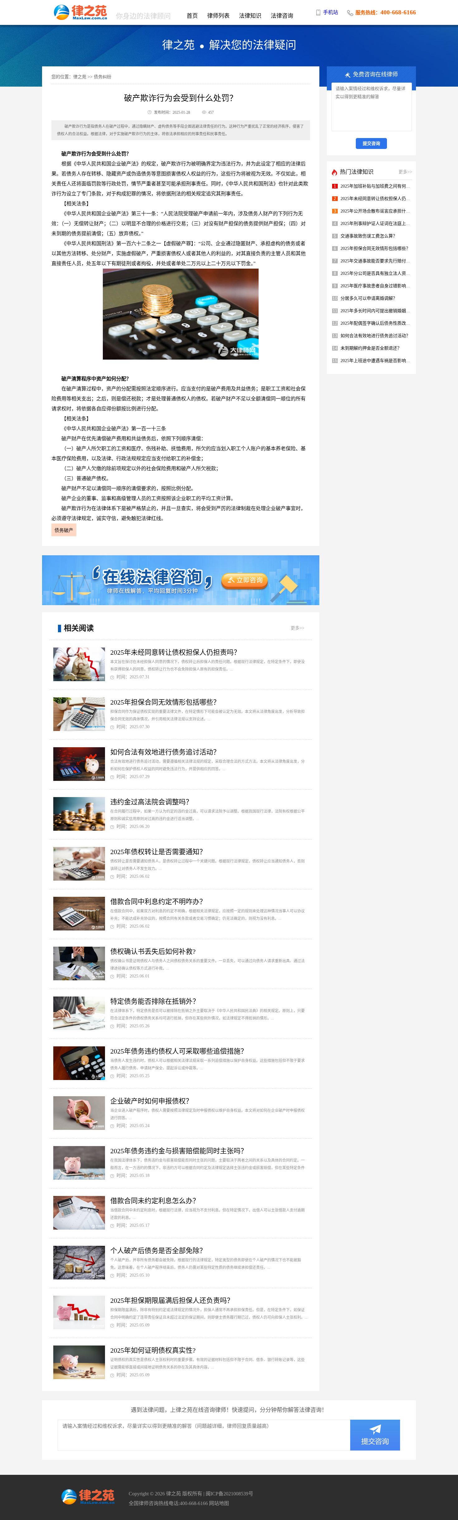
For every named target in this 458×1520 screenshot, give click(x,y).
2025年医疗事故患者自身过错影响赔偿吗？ (382, 286)
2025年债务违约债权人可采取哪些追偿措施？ (178, 1051)
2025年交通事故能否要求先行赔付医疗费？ (382, 261)
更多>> (297, 628)
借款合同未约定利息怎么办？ (154, 1201)
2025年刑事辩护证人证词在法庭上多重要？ (382, 223)
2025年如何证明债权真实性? (153, 1350)
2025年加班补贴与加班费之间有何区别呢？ (382, 186)
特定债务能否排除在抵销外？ (154, 1001)
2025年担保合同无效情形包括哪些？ (165, 702)
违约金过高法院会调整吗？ (151, 802)
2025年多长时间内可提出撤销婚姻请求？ (380, 310)
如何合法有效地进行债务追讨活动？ (165, 752)
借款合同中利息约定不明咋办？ (158, 902)
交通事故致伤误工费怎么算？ (369, 236)
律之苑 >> (83, 76)
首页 (192, 16)
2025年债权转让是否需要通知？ (158, 852)
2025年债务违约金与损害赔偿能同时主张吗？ (178, 1151)
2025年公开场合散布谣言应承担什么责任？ (382, 211)
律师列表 (218, 16)
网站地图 (219, 1503)
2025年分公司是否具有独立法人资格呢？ (380, 273)
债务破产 (64, 530)
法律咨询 (282, 16)
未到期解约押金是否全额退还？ (371, 348)
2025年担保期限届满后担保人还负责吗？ (172, 1300)
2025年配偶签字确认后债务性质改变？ (378, 323)
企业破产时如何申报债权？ (151, 1101)
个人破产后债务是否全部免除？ (158, 1251)
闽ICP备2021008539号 (229, 1493)
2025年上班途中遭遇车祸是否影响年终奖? (381, 360)
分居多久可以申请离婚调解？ (369, 298)
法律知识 (250, 16)
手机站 (330, 12)
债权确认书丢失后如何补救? (153, 951)
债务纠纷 (102, 76)
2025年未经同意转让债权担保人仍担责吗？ (175, 652)
